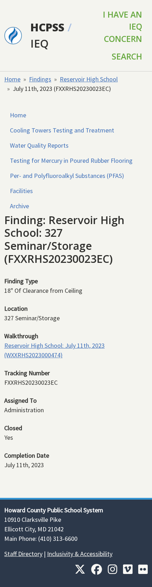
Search (127, 56)
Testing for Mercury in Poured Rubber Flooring (71, 160)
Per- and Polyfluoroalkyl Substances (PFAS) (67, 176)
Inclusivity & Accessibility (79, 554)
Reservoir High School (89, 79)
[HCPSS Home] (13, 35)
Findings (40, 79)
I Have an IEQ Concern (122, 26)
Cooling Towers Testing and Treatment (62, 130)
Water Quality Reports (39, 145)
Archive (19, 206)
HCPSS (47, 27)
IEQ (39, 43)
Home (12, 79)
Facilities (21, 191)
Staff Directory (23, 554)
